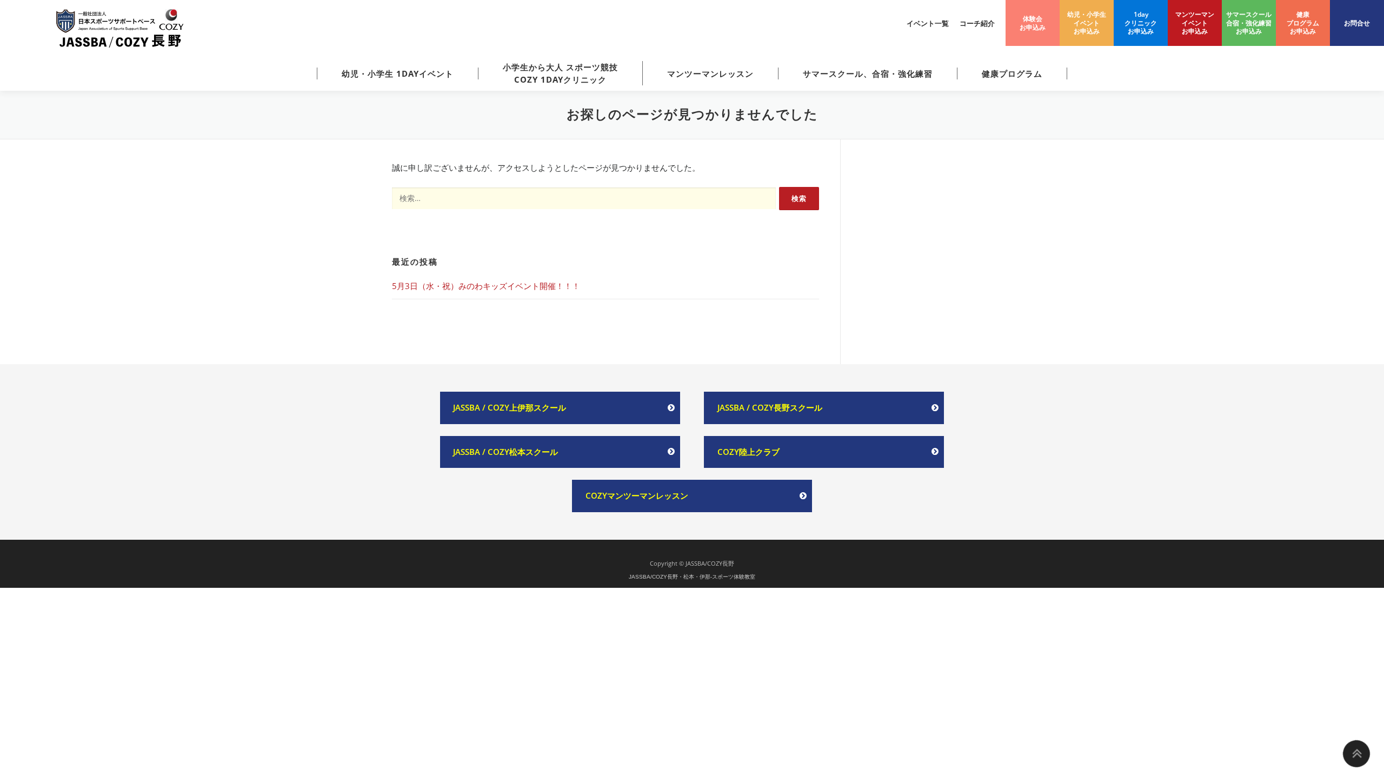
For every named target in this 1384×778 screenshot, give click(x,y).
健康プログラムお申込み (1303, 23)
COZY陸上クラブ (748, 451)
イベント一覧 (928, 23)
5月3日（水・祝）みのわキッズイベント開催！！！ (486, 285)
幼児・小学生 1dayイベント (398, 73)
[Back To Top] (1357, 754)
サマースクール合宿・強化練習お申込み (1249, 23)
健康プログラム (1012, 73)
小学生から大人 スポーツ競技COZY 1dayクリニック (560, 73)
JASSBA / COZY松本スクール (505, 451)
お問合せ (1357, 23)
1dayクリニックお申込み (1140, 23)
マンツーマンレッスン (710, 73)
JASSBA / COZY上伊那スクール (509, 407)
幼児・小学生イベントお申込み (1086, 23)
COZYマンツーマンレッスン (636, 495)
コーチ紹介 (977, 23)
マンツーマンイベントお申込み (1194, 23)
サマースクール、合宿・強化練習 (868, 73)
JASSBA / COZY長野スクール (769, 407)
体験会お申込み (1033, 23)
